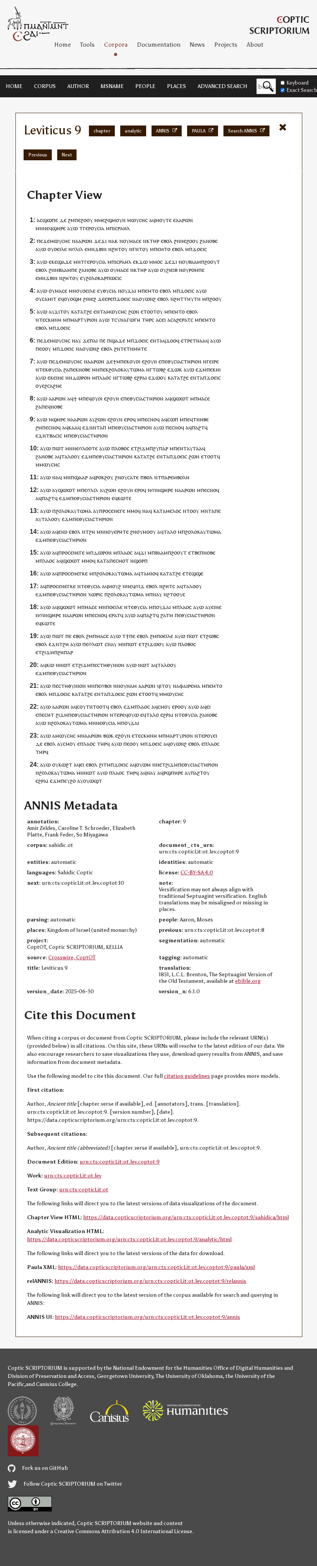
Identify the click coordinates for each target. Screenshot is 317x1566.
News (197, 44)
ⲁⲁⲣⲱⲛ (184, 220)
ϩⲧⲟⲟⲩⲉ (176, 594)
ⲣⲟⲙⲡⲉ (197, 270)
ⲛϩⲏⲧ (114, 249)
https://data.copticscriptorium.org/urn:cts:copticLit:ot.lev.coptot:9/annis (147, 1317)
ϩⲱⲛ (133, 311)
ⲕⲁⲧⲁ (77, 311)
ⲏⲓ (218, 369)
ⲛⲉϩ (91, 299)
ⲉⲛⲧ (98, 311)
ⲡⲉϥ (87, 398)
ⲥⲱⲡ (172, 419)
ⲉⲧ (134, 448)
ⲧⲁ (162, 511)
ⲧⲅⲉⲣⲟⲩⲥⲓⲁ (91, 228)
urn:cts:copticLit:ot (83, 1189)
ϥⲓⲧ (161, 686)
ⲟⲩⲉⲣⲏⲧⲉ (118, 532)
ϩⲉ (89, 311)
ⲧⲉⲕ (43, 369)
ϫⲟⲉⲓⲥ (200, 249)
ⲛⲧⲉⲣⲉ (117, 715)
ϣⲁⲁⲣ (81, 477)
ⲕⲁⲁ (73, 427)
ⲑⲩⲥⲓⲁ (109, 291)
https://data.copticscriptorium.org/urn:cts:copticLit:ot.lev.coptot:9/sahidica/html (186, 1217)
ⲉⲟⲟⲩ (45, 348)
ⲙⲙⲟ (154, 262)
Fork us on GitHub (44, 1468)
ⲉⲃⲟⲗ (166, 241)
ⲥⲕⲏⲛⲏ (53, 320)
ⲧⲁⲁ (197, 448)
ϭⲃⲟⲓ (106, 686)
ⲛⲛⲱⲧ (63, 665)
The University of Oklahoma (189, 1376)
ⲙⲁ (196, 686)
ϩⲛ (177, 241)
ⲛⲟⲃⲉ (212, 241)
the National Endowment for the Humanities (158, 1368)
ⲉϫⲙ (201, 369)
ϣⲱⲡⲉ (50, 220)
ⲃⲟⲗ (148, 477)
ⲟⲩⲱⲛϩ (147, 299)
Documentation (159, 44)
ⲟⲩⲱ (133, 715)
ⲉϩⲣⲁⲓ (140, 377)
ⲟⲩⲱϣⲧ (92, 781)
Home (62, 44)
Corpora (116, 44)
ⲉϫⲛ (87, 427)
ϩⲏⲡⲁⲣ (65, 652)
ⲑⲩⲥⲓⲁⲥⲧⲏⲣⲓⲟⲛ (184, 361)
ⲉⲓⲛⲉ (58, 377)
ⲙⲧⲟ (165, 249)
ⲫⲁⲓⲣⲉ (186, 686)
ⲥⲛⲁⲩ (111, 644)
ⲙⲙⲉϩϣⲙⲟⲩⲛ (110, 220)
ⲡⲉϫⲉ (43, 241)
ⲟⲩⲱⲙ (143, 764)
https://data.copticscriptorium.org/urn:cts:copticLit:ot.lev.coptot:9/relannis (150, 1281)
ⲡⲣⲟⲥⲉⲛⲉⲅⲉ (112, 511)
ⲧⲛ (196, 340)
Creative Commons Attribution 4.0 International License (123, 1531)
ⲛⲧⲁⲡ (99, 427)
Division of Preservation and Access (51, 1376)
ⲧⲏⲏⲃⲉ (201, 419)
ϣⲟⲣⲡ (141, 560)
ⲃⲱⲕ (108, 735)
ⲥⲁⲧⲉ (133, 477)
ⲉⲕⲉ (53, 262)
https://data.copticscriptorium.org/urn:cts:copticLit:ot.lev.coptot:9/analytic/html (129, 1239)
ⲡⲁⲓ (94, 340)
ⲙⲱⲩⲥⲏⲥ (137, 220)
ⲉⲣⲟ (128, 419)
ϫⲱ (143, 262)
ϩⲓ (85, 299)
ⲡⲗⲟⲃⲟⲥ (120, 448)
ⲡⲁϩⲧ (198, 427)
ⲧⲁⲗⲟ (67, 456)
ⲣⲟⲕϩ (101, 477)
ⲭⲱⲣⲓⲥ (95, 594)
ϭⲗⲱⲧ (96, 644)
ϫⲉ (97, 241)
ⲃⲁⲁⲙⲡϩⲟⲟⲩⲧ (204, 262)
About (255, 44)
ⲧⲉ (42, 320)
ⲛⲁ (111, 241)
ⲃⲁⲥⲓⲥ (55, 435)
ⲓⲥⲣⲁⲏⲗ (121, 228)
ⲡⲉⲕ (125, 361)
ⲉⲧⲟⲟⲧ (149, 311)
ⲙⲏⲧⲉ (140, 348)
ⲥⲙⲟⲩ (164, 706)
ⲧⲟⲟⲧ (99, 706)
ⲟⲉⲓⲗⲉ (60, 249)
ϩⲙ (71, 220)
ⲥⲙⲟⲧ (122, 560)
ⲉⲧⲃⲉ (194, 552)
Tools (87, 44)
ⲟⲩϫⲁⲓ (128, 291)
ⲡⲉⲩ (65, 781)
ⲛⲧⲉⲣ (200, 735)
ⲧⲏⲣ (147, 320)
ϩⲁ (203, 241)
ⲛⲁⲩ (157, 594)
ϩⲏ (92, 532)
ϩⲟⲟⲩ (87, 220)
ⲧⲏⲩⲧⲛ (192, 299)
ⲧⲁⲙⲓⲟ (147, 573)
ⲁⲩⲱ (72, 228)
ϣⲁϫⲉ (64, 262)
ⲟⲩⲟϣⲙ (73, 299)
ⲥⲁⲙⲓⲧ (49, 299)
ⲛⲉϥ (47, 228)
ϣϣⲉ (197, 573)
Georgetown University (125, 1376)
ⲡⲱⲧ (58, 448)
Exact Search (301, 90)
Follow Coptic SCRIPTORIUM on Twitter (72, 1484)
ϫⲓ (104, 241)
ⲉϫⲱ (173, 369)
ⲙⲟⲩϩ (114, 586)
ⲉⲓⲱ (62, 532)
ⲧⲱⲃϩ (159, 369)
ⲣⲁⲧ (186, 320)
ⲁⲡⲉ (216, 511)
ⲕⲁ (156, 511)
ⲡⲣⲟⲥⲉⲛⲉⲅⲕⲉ (73, 573)
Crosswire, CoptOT (71, 957)
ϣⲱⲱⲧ (180, 398)
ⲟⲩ (126, 241)
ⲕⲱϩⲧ (65, 764)
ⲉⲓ (164, 320)
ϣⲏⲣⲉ (59, 228)
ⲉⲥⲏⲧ (48, 715)
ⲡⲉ (78, 220)
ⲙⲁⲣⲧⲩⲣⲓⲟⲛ (83, 320)
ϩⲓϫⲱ (151, 644)
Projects (225, 44)
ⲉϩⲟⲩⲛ (149, 361)
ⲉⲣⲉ (109, 299)
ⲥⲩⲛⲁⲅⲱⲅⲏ (127, 320)
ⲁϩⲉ (177, 320)
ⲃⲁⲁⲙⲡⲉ (67, 270)
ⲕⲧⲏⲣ (153, 241)
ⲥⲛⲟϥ (153, 419)
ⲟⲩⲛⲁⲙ (128, 686)
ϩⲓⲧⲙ (105, 764)
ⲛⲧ (138, 249)
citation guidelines (187, 1076)
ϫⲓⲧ (58, 311)
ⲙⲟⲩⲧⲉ (163, 220)
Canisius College (56, 1384)
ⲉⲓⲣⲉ (214, 361)
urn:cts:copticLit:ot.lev (72, 1175)
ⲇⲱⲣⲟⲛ (81, 377)
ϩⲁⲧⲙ (166, 615)
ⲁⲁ (202, 340)
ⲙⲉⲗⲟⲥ (173, 511)
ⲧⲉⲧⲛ (126, 348)
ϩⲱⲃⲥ (212, 636)
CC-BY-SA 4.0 (197, 872)
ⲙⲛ (39, 228)
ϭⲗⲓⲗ (77, 249)
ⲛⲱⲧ (144, 665)
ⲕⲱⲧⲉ (124, 498)
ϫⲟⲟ (171, 340)
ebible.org (248, 981)
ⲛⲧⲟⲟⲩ (191, 511)
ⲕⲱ (50, 665)
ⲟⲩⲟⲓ (135, 361)
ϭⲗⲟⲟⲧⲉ (88, 448)
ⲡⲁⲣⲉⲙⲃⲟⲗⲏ (175, 477)
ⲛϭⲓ (152, 490)
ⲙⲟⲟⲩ (149, 532)
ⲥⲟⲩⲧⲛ (85, 706)
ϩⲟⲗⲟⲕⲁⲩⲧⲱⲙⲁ (127, 369)
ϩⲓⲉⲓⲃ (171, 270)
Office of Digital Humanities (248, 1368)
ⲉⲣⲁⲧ (114, 615)
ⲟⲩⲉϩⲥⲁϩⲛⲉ (49, 386)
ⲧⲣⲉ (188, 340)
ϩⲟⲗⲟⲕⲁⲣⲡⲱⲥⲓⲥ (104, 278)
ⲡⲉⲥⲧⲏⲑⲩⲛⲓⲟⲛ (107, 665)
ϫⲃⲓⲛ (101, 249)
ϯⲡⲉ (130, 636)
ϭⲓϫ (140, 586)
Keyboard (297, 83)
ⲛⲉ (183, 241)
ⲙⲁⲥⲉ (135, 241)
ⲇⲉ (63, 220)
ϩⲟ (73, 781)
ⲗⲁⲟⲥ (105, 377)
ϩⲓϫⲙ (143, 448)
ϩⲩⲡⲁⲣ (160, 448)
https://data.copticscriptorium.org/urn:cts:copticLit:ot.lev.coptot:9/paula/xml (156, 1267)
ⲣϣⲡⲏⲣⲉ (173, 773)
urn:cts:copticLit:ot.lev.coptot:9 (120, 1162)
